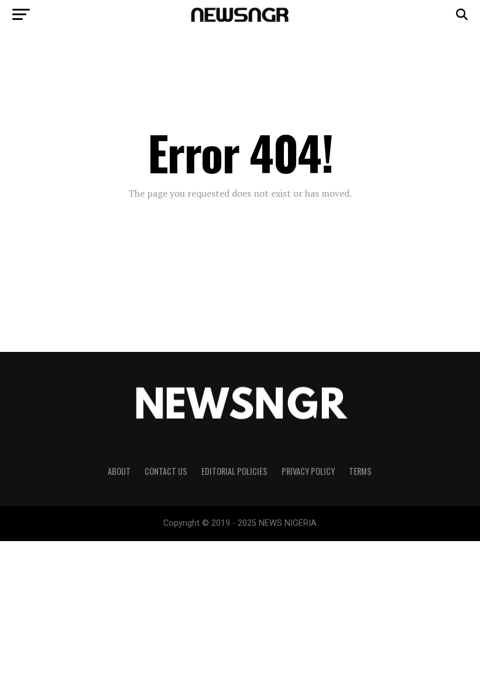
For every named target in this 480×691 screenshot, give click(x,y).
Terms (360, 471)
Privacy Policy (308, 471)
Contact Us (166, 471)
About (119, 471)
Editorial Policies (234, 471)
